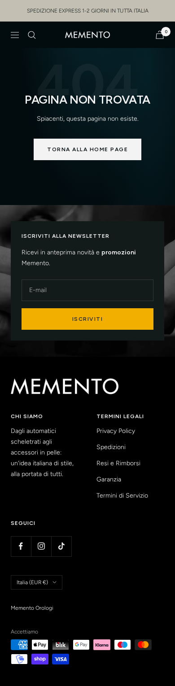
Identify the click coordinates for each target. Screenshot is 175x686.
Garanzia (108, 479)
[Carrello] (159, 35)
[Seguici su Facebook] (21, 546)
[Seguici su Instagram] (41, 546)
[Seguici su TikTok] (61, 546)
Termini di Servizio (122, 495)
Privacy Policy (115, 431)
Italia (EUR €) (32, 582)
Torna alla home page (87, 149)
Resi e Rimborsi (118, 463)
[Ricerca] (32, 35)
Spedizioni (111, 447)
